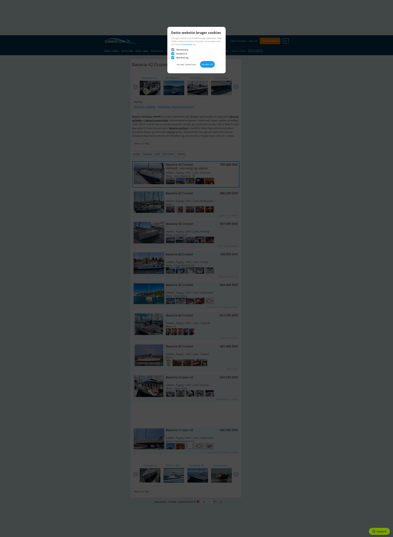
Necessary (182, 49)
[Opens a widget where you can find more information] (379, 531)
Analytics (181, 53)
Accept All (207, 64)
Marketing (182, 57)
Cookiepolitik (186, 44)
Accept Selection (186, 64)
